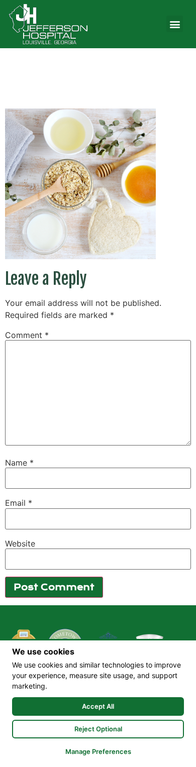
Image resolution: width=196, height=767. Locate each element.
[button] (174, 24)
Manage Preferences (98, 751)
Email (18, 503)
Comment (27, 335)
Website (20, 543)
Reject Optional (98, 729)
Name (19, 463)
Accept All (98, 706)
